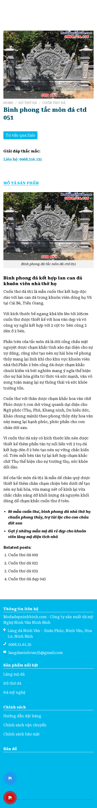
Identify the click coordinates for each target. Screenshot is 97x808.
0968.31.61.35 (19, 644)
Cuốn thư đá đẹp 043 (27, 579)
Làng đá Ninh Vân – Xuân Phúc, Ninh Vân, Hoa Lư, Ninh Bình (50, 634)
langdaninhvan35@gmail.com (35, 653)
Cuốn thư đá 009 (23, 555)
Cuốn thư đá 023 (23, 563)
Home (8, 103)
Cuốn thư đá (54, 103)
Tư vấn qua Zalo (20, 135)
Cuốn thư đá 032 (23, 571)
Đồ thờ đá (27, 103)
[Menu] (6, 10)
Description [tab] (48, 183)
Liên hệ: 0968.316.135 (22, 159)
